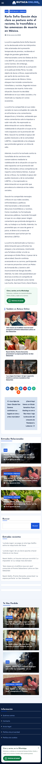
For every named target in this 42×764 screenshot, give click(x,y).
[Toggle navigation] (2, 3)
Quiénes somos (9, 715)
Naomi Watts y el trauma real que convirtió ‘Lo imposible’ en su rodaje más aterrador (19, 457)
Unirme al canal (17, 301)
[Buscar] (38, 3)
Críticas (9, 617)
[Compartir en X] (12, 388)
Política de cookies (10, 738)
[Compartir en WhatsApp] (34, 388)
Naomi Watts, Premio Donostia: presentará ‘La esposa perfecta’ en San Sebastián (21, 504)
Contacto (6, 721)
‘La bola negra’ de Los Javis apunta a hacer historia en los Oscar (19, 646)
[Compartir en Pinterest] (25, 388)
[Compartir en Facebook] (7, 388)
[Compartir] (23, 392)
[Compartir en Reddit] (18, 392)
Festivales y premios (18, 11)
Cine (6, 11)
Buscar (6, 519)
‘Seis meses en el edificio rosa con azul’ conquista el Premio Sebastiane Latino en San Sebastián (21, 480)
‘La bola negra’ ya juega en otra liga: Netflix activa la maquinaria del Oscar (20, 624)
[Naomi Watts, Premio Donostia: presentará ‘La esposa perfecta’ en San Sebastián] (21, 500)
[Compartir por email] (16, 388)
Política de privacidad (11, 732)
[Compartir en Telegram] (29, 388)
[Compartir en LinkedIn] (21, 388)
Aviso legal (7, 727)
